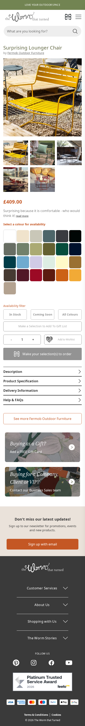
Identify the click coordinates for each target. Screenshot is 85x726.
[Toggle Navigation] (78, 17)
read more (22, 216)
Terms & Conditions (36, 715)
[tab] (15, 314)
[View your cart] (68, 17)
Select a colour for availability (24, 224)
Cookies (56, 715)
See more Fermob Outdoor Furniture (42, 418)
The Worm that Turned (47, 720)
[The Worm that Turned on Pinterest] (16, 662)
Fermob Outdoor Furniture (25, 53)
